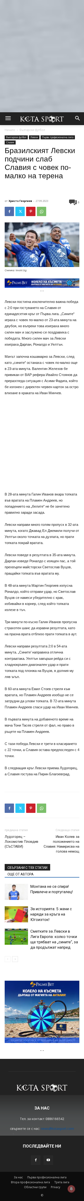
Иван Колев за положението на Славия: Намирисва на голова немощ (61, 844)
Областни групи (35, 1187)
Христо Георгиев (20, 201)
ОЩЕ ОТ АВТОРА (20, 874)
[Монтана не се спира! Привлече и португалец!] (16, 892)
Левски (34, 137)
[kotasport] (42, 119)
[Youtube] (48, 1160)
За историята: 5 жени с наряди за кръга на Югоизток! (51, 914)
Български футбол (32, 130)
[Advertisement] (42, 42)
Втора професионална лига (30, 1182)
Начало (10, 130)
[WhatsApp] (41, 211)
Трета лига (61, 1182)
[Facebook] (9, 211)
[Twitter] (20, 211)
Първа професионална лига (58, 137)
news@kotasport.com (57, 1128)
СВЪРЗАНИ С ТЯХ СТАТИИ (27, 868)
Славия (10, 142)
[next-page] (15, 959)
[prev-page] (7, 959)
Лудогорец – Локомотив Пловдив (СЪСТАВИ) (21, 842)
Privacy (55, 1187)
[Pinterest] (30, 211)
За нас (18, 1177)
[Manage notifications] (71, 1189)
